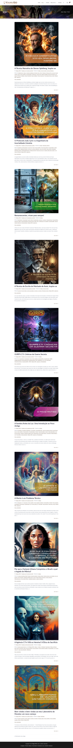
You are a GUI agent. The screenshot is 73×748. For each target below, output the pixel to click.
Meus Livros (53, 2)
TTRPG (30, 361)
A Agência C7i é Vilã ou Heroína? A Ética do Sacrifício (36, 642)
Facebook (50, 745)
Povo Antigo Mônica (42, 433)
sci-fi (56, 74)
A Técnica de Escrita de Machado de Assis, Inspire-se (36, 286)
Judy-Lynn (30, 149)
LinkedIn (46, 745)
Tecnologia (40, 504)
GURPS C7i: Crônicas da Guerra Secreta (31, 354)
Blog (42, 2)
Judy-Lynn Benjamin (35, 149)
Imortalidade (17, 504)
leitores (22, 720)
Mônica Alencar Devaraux (41, 577)
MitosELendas (36, 433)
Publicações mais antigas (20, 736)
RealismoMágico (54, 433)
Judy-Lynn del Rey (43, 149)
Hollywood (34, 74)
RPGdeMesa (40, 360)
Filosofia (50, 502)
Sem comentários (18, 79)
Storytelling (46, 221)
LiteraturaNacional (25, 360)
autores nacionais (21, 718)
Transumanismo (45, 504)
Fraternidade (34, 745)
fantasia (29, 576)
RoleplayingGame (32, 360)
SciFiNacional (41, 221)
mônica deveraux (49, 577)
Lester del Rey (49, 149)
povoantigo (49, 433)
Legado (19, 221)
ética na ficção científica (28, 648)
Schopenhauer (27, 504)
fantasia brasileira (34, 576)
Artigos (41, 145)
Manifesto (42, 716)
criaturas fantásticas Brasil (47, 430)
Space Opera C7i (35, 504)
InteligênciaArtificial (18, 360)
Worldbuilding (43, 361)
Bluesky (30, 745)
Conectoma (25, 502)
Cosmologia (33, 430)
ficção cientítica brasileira (38, 502)
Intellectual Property (24, 149)
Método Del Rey (33, 150)
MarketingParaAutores (26, 150)
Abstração (20, 502)
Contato (59, 2)
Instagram (22, 745)
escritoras (32, 718)
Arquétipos (20, 430)
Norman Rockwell (51, 74)
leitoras (19, 720)
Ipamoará (16, 221)
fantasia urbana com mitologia (49, 576)
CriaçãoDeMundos (39, 430)
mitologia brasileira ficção (28, 433)
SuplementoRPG (25, 361)
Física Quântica (55, 502)
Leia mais (56, 164)
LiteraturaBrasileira (24, 221)
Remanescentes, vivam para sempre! (29, 215)
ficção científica (23, 74)
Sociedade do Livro (40, 745)
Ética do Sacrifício (20, 648)
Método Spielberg (44, 74)
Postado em (28, 145)
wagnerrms (19, 77)
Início (39, 2)
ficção (19, 74)
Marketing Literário (46, 145)
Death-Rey (20, 147)
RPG (38, 221)
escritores (36, 718)
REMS (35, 221)
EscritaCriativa (55, 430)
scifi (45, 360)
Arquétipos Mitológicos (26, 430)
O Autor (47, 2)
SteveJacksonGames (18, 361)
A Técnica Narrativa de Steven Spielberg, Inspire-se (35, 68)
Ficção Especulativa (44, 147)
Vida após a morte (52, 504)
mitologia (22, 433)
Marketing (54, 149)
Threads (26, 745)
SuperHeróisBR (51, 221)
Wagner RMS (18, 145)
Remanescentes (31, 221)
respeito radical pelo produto (49, 150)
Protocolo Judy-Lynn (40, 150)
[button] (44, 2)
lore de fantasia (17, 433)
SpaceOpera (48, 360)
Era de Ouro (30, 147)
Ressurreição (21, 504)
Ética (15, 648)
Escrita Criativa (46, 288)
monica (34, 577)
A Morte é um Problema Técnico (28, 498)
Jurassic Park (38, 74)
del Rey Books (24, 147)
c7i (22, 502)
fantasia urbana (40, 576)
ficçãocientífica (29, 74)
